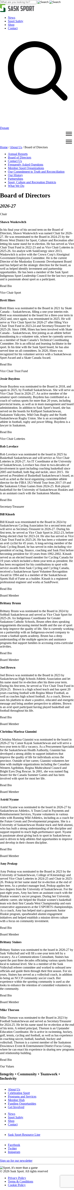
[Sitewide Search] (37, 124)
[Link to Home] (17, 11)
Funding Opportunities (22, 1103)
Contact (13, 28)
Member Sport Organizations (26, 168)
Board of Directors (19, 157)
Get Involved (16, 1107)
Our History (15, 175)
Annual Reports (18, 154)
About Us (16, 147)
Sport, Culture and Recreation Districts (32, 182)
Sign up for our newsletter (16, 1160)
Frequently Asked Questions (25, 164)
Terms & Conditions (20, 1181)
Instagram (14, 1152)
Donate (4, 128)
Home (4, 147)
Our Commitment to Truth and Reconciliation (36, 171)
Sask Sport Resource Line (24, 1134)
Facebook (14, 1145)
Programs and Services (22, 1096)
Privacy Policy (17, 1178)
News (11, 17)
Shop (11, 24)
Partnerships (15, 178)
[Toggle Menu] (69, 134)
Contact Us (15, 161)
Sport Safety (15, 21)
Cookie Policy (17, 1185)
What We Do (16, 185)
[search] (18, 2)
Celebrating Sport (19, 1093)
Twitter (12, 1148)
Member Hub (16, 1100)
